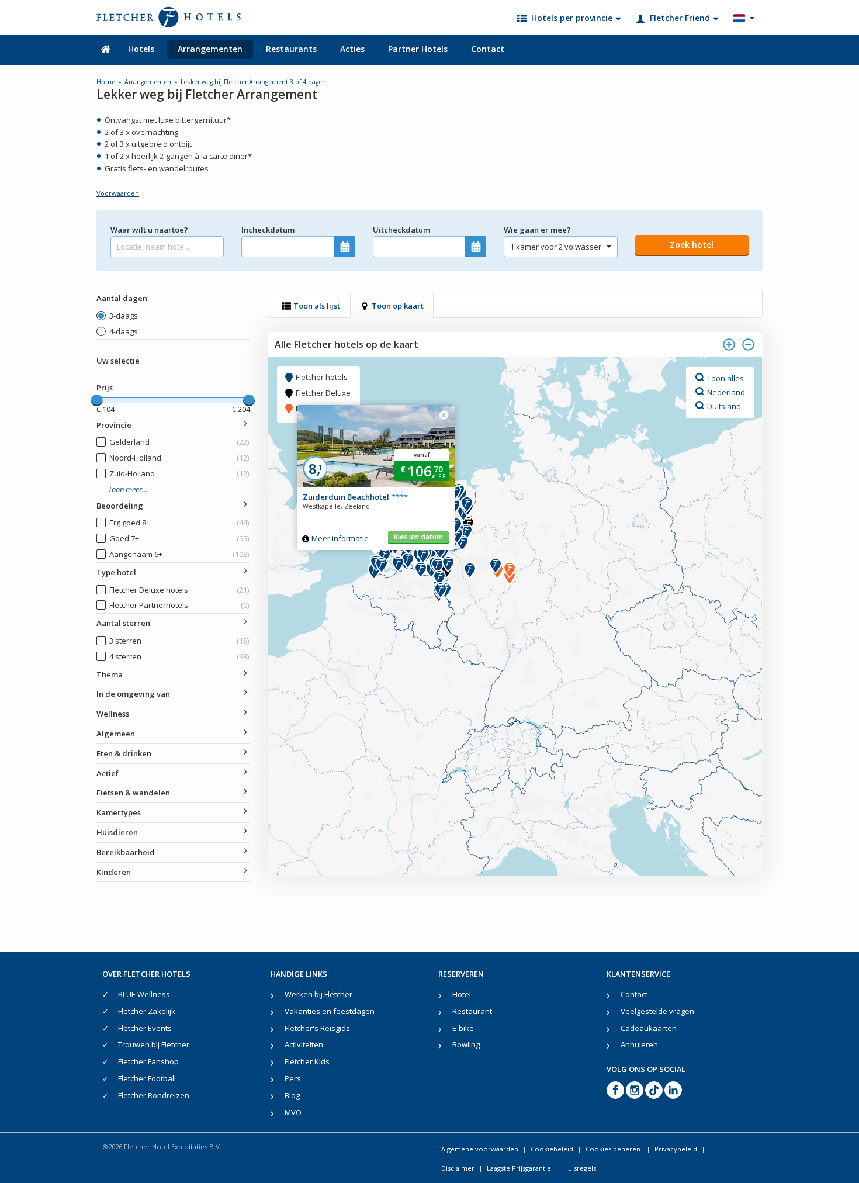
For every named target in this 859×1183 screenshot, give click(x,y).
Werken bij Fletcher (318, 994)
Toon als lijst (316, 305)
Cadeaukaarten (649, 1028)
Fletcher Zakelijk (146, 1011)
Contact (487, 48)
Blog (292, 1095)
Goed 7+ (179, 538)
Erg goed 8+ (179, 522)
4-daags (123, 331)
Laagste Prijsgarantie (519, 1168)
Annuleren (639, 1044)
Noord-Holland (179, 457)
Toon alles (725, 377)
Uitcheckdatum (401, 229)
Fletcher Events (145, 1028)
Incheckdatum (268, 229)
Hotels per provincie (572, 17)
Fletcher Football (147, 1078)
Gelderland (179, 442)
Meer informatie (340, 538)
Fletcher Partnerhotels (179, 605)
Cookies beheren (614, 1148)
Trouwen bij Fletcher (153, 1044)
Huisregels (579, 1168)
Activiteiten (304, 1044)
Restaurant (472, 1011)
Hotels (141, 48)
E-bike (463, 1028)
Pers (293, 1078)
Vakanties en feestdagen (330, 1011)
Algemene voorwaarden (479, 1148)
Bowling (466, 1044)
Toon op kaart (398, 305)
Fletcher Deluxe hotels (179, 589)
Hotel (461, 994)
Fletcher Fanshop (148, 1061)
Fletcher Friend (679, 17)
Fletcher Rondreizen (153, 1095)
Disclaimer (457, 1168)
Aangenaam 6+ (179, 554)
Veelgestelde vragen (657, 1011)
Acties (352, 48)
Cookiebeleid (552, 1148)
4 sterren (179, 656)
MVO (293, 1112)
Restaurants (291, 48)
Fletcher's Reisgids (317, 1028)
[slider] (96, 400)
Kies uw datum (418, 537)
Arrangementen (210, 48)
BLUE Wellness (144, 994)
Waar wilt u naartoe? (149, 229)
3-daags (123, 315)
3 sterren (179, 640)
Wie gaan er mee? (537, 229)
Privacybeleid (675, 1148)
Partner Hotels (418, 48)
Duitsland (724, 405)
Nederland (726, 391)
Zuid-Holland (179, 473)
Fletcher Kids (307, 1061)
